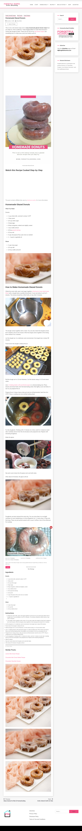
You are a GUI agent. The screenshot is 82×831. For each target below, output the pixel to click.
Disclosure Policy (34, 816)
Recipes (52, 4)
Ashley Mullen (19, 20)
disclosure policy (31, 200)
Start (36, 4)
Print (8, 567)
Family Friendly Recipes (10, 15)
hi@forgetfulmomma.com (64, 50)
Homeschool (43, 4)
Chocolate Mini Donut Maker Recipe (15, 657)
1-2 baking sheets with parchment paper (19, 385)
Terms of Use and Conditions (37, 819)
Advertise (75, 4)
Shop (69, 4)
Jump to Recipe (12, 24)
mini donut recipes (39, 31)
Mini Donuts (19, 15)
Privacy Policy (33, 813)
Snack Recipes (27, 15)
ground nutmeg (16, 230)
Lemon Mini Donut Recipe (12, 654)
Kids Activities (61, 4)
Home (31, 4)
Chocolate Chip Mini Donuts (13, 661)
